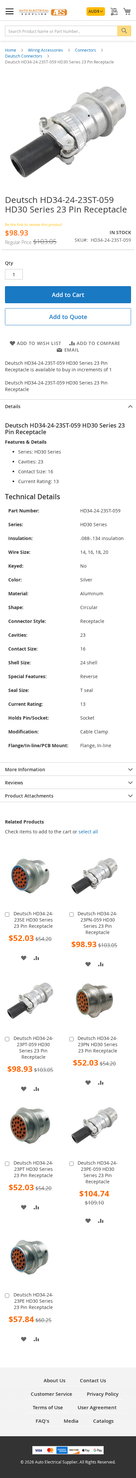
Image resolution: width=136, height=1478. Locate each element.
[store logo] (43, 11)
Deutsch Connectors (24, 56)
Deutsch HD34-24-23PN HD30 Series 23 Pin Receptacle (98, 1044)
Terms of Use (48, 1407)
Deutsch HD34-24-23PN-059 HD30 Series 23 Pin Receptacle (98, 922)
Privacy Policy (103, 1394)
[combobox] (68, 31)
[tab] (68, 405)
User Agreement (97, 1407)
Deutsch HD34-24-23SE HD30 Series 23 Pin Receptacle (33, 919)
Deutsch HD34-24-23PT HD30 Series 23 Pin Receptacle (33, 1169)
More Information (25, 769)
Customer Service (51, 1394)
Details (12, 406)
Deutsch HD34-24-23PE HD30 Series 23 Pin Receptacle (33, 1301)
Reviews (14, 782)
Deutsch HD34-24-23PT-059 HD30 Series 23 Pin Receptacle (33, 1047)
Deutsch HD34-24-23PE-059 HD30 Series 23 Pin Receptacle (98, 1172)
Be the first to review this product (33, 224)
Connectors (86, 50)
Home (11, 50)
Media (71, 1420)
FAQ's (42, 1420)
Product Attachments (29, 796)
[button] (95, 11)
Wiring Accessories (46, 50)
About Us (54, 1380)
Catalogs (103, 1420)
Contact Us (93, 1380)
